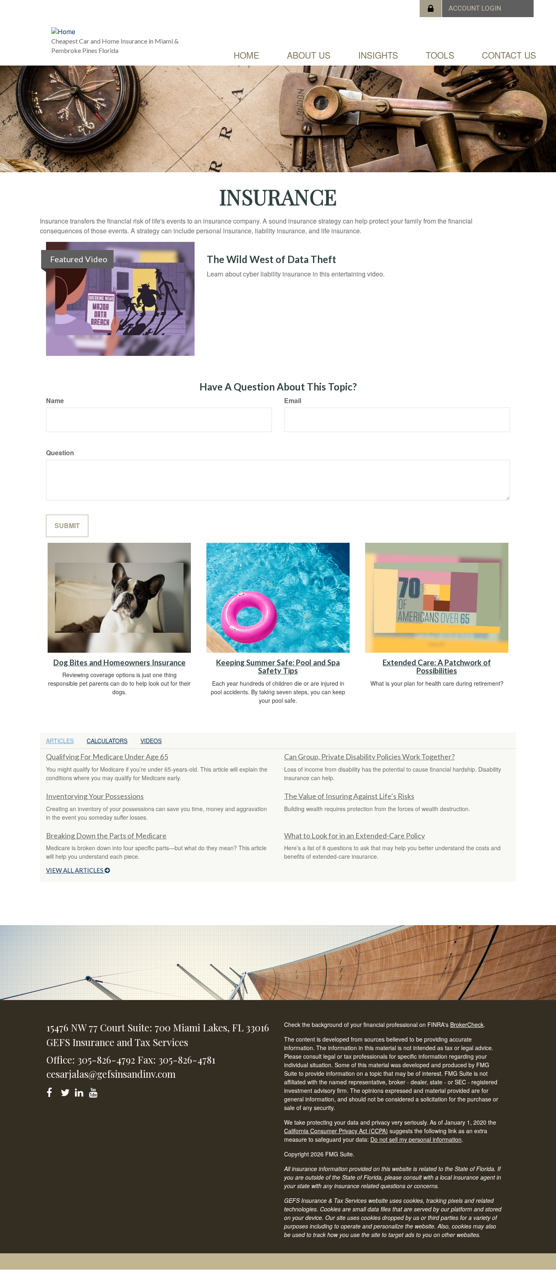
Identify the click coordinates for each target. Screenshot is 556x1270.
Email (292, 400)
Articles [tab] (60, 741)
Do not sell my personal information (416, 1139)
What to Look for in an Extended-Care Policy (354, 835)
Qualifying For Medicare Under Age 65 (107, 756)
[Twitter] (66, 1091)
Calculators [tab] (107, 741)
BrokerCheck (467, 1024)
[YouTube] (94, 1091)
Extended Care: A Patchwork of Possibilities (437, 667)
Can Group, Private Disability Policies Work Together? (369, 756)
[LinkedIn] (80, 1091)
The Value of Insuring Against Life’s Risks (349, 796)
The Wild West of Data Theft (271, 259)
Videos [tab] (151, 741)
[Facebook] (51, 1091)
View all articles (75, 870)
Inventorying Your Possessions (95, 796)
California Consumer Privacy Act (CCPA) (336, 1131)
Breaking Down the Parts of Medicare (106, 835)
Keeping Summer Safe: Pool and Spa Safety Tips (278, 667)
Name (55, 400)
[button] (308, 55)
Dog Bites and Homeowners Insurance (119, 662)
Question (60, 452)
